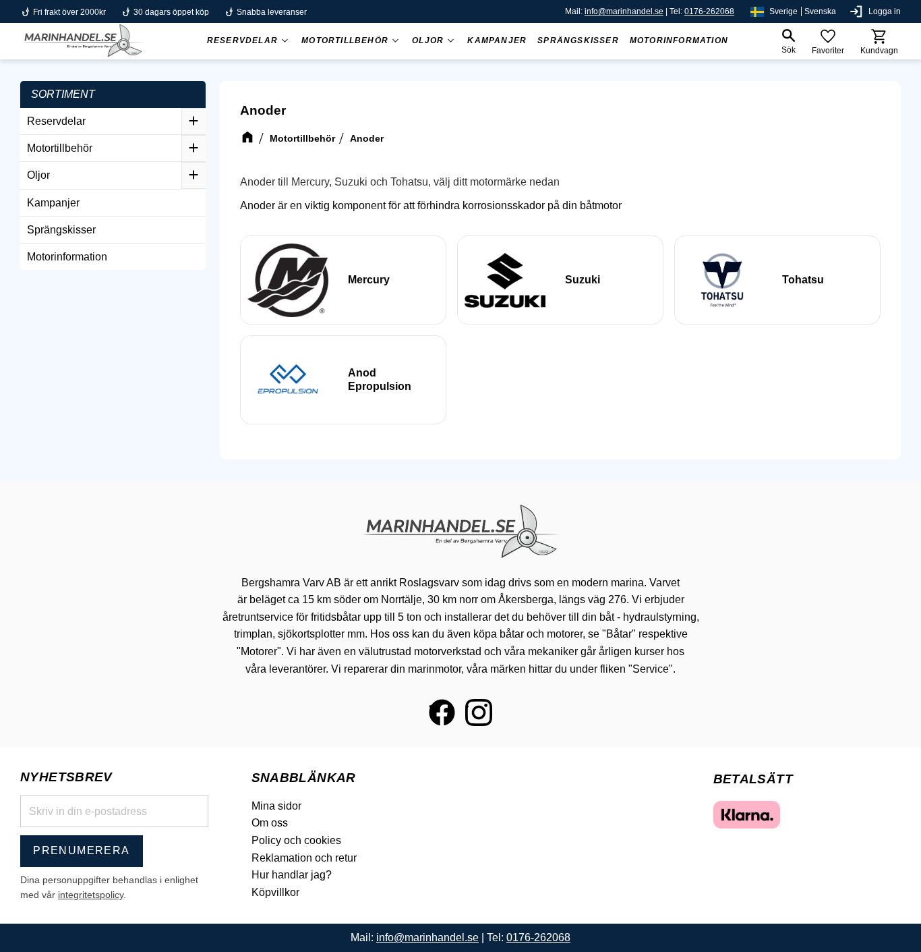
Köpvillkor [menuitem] (275, 892)
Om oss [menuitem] (269, 823)
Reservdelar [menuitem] (242, 40)
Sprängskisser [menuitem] (578, 40)
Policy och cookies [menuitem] (296, 840)
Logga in (884, 11)
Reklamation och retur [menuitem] (304, 858)
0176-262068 (709, 11)
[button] (788, 41)
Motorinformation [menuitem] (679, 40)
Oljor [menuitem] (428, 40)
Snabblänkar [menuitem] (303, 778)
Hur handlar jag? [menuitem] (291, 874)
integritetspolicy (90, 894)
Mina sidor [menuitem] (276, 806)
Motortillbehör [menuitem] (344, 40)
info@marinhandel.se (624, 11)
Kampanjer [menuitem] (497, 40)
